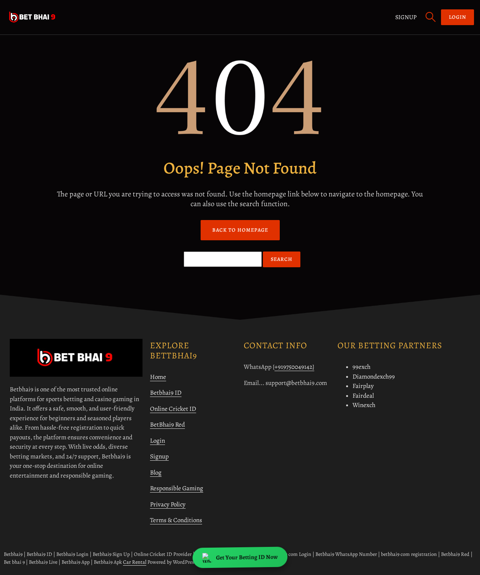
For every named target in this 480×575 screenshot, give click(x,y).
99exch (361, 366)
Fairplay (363, 386)
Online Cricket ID (173, 408)
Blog (156, 472)
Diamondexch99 (373, 376)
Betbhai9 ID (166, 392)
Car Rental (134, 562)
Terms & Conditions (176, 520)
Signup (406, 17)
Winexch (363, 405)
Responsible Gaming (176, 488)
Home (158, 377)
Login (157, 440)
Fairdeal (363, 395)
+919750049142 (293, 366)
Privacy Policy (168, 504)
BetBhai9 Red (167, 424)
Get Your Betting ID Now (247, 557)
